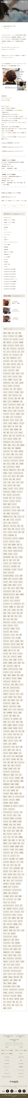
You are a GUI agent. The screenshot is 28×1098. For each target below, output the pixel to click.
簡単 (20, 379)
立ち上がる (6, 871)
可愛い (17, 370)
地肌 (4, 756)
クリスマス (6, 501)
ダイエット (6, 753)
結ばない (14, 585)
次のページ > (23, 206)
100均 (8, 364)
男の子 (13, 830)
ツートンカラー (6, 603)
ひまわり (15, 833)
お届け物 (21, 382)
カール (17, 454)
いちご (8, 790)
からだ (17, 700)
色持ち (5, 983)
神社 (8, 348)
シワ (18, 861)
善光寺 (5, 504)
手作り (21, 454)
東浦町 (5, 675)
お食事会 (5, 585)
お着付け (13, 703)
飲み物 (10, 753)
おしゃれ (16, 740)
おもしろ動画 (11, 858)
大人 (14, 497)
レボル (11, 911)
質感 (15, 516)
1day (13, 756)
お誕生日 (14, 843)
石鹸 (18, 544)
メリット (19, 516)
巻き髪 (5, 616)
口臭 (20, 718)
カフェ (11, 432)
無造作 (5, 401)
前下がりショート (7, 622)
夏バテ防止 (18, 883)
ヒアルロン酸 (6, 818)
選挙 (23, 532)
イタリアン (6, 659)
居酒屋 (15, 659)
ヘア (10, 354)
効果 (9, 578)
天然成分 (5, 473)
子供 (12, 361)
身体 (16, 737)
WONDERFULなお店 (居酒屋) (10, 281)
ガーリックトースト (7, 914)
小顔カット (6, 435)
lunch (8, 619)
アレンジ (16, 488)
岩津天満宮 (17, 942)
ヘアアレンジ (13, 351)
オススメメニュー (7, 703)
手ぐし (16, 616)
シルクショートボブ (15, 513)
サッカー (20, 877)
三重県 (5, 609)
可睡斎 (11, 793)
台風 (4, 463)
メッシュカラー (21, 410)
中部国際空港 (9, 712)
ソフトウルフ (18, 765)
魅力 (4, 357)
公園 (4, 597)
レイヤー (13, 588)
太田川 (10, 659)
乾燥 (18, 613)
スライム (10, 921)
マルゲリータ (6, 641)
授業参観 (14, 821)
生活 (21, 812)
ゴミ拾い (17, 407)
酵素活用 (19, 678)
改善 (12, 616)
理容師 (11, 429)
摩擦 (11, 631)
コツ (4, 351)
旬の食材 (5, 992)
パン (23, 603)
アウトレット (6, 600)
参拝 (13, 448)
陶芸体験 (13, 675)
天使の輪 (17, 413)
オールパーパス (6, 684)
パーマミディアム (7, 373)
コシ (4, 737)
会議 (8, 700)
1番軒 (18, 917)
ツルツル (15, 553)
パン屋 (20, 376)
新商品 (12, 731)
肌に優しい (13, 933)
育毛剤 (9, 448)
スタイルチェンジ (17, 603)
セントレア (14, 504)
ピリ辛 (16, 849)
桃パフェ (13, 986)
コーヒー (5, 946)
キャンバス (6, 653)
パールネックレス (7, 942)
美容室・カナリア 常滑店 (6, 200)
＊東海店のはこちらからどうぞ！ (12, 147)
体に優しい (6, 693)
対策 (4, 865)
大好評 (12, 765)
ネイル (22, 843)
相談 (13, 1005)
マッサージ (11, 777)
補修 (4, 924)
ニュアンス (11, 392)
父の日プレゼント (7, 382)
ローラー (5, 967)
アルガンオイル (11, 809)
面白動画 (15, 924)
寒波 (13, 529)
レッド (23, 529)
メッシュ (18, 367)
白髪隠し (5, 740)
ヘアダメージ (13, 656)
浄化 (23, 840)
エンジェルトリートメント (8, 905)
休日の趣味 (6, 802)
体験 (9, 840)
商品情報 (6, 249)
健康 (23, 469)
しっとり (8, 756)
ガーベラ (17, 905)
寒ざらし (11, 998)
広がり (18, 930)
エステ (12, 865)
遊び (10, 821)
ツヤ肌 (19, 815)
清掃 (9, 522)
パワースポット (13, 348)
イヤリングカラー (7, 507)
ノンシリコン (6, 429)
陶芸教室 (11, 606)
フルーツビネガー (7, 637)
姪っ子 (19, 874)
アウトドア (6, 821)
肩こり (13, 721)
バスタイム (9, 1002)
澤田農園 (20, 837)
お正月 (15, 619)
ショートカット (15, 578)
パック (10, 868)
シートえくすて (15, 886)
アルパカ (5, 902)
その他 (5, 266)
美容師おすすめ (6, 952)
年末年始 (10, 697)
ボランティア (6, 949)
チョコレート (15, 908)
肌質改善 (13, 544)
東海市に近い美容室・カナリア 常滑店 (11, 193)
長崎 (18, 759)
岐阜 (4, 348)
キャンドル (20, 914)
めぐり (5, 749)
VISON (5, 625)
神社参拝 (13, 700)
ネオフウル (6, 799)
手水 (22, 525)
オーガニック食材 (7, 986)
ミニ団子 (22, 961)
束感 (21, 977)
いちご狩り (15, 563)
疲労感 (22, 781)
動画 (22, 777)
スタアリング (16, 967)
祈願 (9, 893)
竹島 (4, 432)
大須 (18, 609)
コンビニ (21, 908)
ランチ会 (15, 581)
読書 (8, 519)
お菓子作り (21, 451)
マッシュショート (14, 460)
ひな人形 (15, 936)
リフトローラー (6, 718)
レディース (10, 973)
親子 (16, 837)
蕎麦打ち (5, 840)
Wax (20, 395)
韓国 (21, 830)
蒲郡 (20, 429)
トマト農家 (18, 637)
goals (17, 927)
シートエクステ (6, 731)
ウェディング (9, 924)
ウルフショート (6, 628)
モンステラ (6, 606)
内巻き (13, 373)
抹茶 (4, 712)
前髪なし (5, 395)
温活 (16, 865)
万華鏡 (12, 454)
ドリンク (5, 544)
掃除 (13, 942)
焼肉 (14, 824)
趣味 (21, 721)
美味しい (9, 426)
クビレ (9, 609)
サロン (21, 345)
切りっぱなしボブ (7, 441)
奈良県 (16, 665)
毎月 (10, 653)
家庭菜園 (17, 846)
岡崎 (8, 616)
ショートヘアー (11, 370)
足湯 (19, 865)
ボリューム (11, 740)
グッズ (15, 921)
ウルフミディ (10, 625)
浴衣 (23, 404)
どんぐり (10, 457)
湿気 (9, 946)
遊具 (8, 597)
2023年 (5, 529)
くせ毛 (5, 973)
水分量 (18, 986)
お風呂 (17, 690)
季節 (4, 880)
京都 (10, 560)
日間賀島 (12, 846)
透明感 (10, 585)
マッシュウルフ (10, 665)
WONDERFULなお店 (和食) (9, 269)
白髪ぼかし (6, 961)
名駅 (21, 609)
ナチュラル (22, 423)
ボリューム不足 (6, 970)
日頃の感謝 (6, 824)
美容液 (9, 445)
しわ (23, 874)
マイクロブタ (18, 435)
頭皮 (20, 426)
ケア (21, 1005)
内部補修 (5, 977)
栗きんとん (6, 469)
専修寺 (18, 644)
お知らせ (19, 697)
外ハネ (5, 376)
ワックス (5, 407)
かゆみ (13, 749)
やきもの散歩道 (6, 805)
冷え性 (12, 964)
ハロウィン (10, 485)
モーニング (12, 690)
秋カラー (13, 476)
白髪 (13, 382)
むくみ (13, 746)
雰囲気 (5, 1008)
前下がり (10, 550)
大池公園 (17, 641)
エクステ (20, 728)
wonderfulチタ (15, 893)
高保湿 (10, 930)
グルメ (5, 588)
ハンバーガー (11, 961)
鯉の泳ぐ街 (17, 998)
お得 (10, 497)
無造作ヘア (16, 423)
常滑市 (5, 345)
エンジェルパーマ (7, 510)
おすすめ (17, 345)
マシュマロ (21, 725)
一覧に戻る (14, 206)
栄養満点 (15, 980)
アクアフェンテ (6, 995)
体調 (19, 980)
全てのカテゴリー (8, 217)
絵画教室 (10, 662)
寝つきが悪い (16, 781)
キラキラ (5, 917)
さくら (16, 557)
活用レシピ (8, 678)
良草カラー (19, 200)
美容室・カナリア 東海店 (9, 220)
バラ (15, 899)
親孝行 (21, 846)
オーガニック (15, 395)
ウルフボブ (9, 494)
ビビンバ (15, 712)
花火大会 (18, 404)
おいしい (5, 385)
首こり (17, 746)
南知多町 (19, 656)
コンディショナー (7, 681)
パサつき (13, 613)
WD (19, 681)
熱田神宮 (5, 893)
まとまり (5, 423)
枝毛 (18, 734)
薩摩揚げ (22, 594)
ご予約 (12, 684)
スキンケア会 (6, 861)
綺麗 (14, 479)
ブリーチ (13, 507)
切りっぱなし (6, 389)
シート (20, 753)
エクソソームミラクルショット (11, 242)
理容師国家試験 (16, 401)
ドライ (22, 911)
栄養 (18, 675)
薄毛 (14, 930)
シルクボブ (6, 479)
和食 (13, 591)
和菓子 (17, 588)
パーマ (8, 351)
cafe (14, 435)
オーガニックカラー (7, 890)
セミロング (10, 438)
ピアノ (5, 933)
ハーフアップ (12, 855)
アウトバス (15, 376)
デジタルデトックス (13, 989)
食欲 (11, 980)
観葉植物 (13, 917)
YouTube (5, 743)
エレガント (14, 622)
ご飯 (21, 354)
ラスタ (5, 837)
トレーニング (10, 398)
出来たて (14, 914)
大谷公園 (5, 768)
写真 (9, 917)
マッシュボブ (17, 911)
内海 (19, 438)
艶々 (4, 494)
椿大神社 (16, 802)
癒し (17, 463)
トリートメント (7, 232)
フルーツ (14, 653)
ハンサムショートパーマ (18, 473)
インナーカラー (6, 361)
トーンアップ (9, 815)
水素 (4, 964)
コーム (9, 721)
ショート (5, 336)
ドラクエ (5, 921)
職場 (4, 958)
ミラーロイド (7, 234)
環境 (9, 650)
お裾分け (17, 466)
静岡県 (12, 774)
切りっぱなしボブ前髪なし (8, 575)
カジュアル (13, 644)
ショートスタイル (7, 367)
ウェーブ (5, 379)
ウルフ (22, 373)
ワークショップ (6, 634)
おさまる (17, 373)
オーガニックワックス (8, 812)
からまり (5, 955)
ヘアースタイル (16, 385)
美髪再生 (5, 728)
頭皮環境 (19, 995)
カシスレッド (11, 693)
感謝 (19, 843)
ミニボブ (7, 454)
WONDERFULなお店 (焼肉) (9, 284)
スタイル (9, 1008)
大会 (4, 364)
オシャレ (5, 522)
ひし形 (20, 616)
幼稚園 (17, 830)
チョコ (5, 476)
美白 (17, 790)
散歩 (14, 485)
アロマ (16, 361)
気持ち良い (17, 777)
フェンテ (10, 967)
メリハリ (16, 625)
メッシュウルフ (6, 771)
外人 (8, 656)
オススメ (5, 404)
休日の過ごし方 (13, 357)
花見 (23, 787)
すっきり (10, 473)
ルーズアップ (11, 501)
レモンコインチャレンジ (16, 946)
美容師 (9, 749)
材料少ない (15, 725)
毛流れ (16, 382)
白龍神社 (12, 628)
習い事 (15, 662)
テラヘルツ (18, 964)
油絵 (18, 650)
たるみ (21, 861)
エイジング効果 (18, 818)
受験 (13, 939)
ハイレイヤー (16, 812)
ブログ (10, 827)
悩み (4, 1005)
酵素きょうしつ (6, 774)
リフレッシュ (21, 989)
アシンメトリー (21, 762)
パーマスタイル (11, 572)
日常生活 (6, 261)
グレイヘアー (15, 538)
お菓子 (18, 485)
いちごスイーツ (15, 522)
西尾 (8, 432)
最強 (9, 407)
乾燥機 (8, 513)
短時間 (19, 706)
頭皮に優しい (6, 980)
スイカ (16, 432)
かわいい (7, 759)
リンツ (9, 476)
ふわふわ (5, 550)
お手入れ (10, 385)
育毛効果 (12, 818)
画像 (16, 896)
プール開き (17, 392)
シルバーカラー (6, 647)
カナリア (5, 827)
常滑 (18, 445)
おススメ (13, 367)
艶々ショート (6, 420)
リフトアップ (6, 787)
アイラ (9, 837)
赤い (21, 905)
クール (13, 637)
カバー (5, 734)
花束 (10, 479)
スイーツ (19, 585)
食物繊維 (15, 753)
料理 (21, 700)
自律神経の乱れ (6, 784)
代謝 (4, 519)
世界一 (15, 815)
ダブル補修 (13, 759)
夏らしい (20, 581)
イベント (21, 684)
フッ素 (10, 843)
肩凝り (15, 955)
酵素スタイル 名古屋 (8, 252)
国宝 (4, 560)
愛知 (11, 949)
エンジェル (20, 653)
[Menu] (25, 1)
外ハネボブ (21, 460)
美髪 (19, 591)
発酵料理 (14, 983)
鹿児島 (17, 594)
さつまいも (20, 921)
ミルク (12, 952)
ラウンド (17, 628)
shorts (10, 743)
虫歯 (10, 715)
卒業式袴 (5, 553)
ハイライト (10, 410)
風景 (4, 833)
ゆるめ (17, 426)
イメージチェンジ (18, 417)
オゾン (5, 532)
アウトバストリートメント (16, 970)
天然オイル (6, 927)
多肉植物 (21, 463)
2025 (18, 715)
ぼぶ (4, 781)
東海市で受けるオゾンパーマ (8, 197)
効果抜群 (5, 709)
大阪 (18, 566)
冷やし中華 (12, 883)
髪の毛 (18, 507)
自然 (20, 840)
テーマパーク (6, 413)
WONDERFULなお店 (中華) (9, 274)
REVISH (5, 572)
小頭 (19, 731)
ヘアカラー (11, 488)
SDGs (5, 237)
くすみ (21, 967)
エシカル (17, 420)
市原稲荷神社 (18, 448)
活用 (8, 765)
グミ (18, 855)
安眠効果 (17, 799)
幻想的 (9, 877)
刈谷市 (5, 448)
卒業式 (13, 463)
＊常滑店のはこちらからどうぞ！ (12, 151)
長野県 (20, 896)
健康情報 (6, 247)
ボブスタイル (17, 600)
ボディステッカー (7, 746)
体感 (19, 949)
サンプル (16, 852)
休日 (8, 357)
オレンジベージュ (18, 441)
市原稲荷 (5, 650)
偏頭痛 (12, 784)
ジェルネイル (13, 364)
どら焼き (13, 609)
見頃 (15, 762)
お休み (15, 697)
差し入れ (12, 597)
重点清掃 (5, 578)
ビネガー (12, 641)
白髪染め (13, 491)
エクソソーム (6, 690)
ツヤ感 (22, 930)
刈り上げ (21, 488)
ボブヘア (12, 420)
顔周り (5, 613)
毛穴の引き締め (16, 868)
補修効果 (5, 886)
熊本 (8, 687)
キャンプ (8, 463)
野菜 (4, 665)
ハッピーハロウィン (10, 466)
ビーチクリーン (6, 460)
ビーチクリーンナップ (20, 796)
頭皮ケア (17, 939)
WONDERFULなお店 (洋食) (9, 271)
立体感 (15, 410)
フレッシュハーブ (19, 880)
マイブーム (6, 858)
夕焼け (22, 675)
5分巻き (5, 398)
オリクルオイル (18, 958)
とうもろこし (11, 992)
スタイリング (20, 622)
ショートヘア (18, 519)
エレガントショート (7, 591)
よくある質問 (7, 257)
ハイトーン (6, 541)
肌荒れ (5, 765)
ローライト (18, 501)
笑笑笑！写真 (7, 264)
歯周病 (14, 715)
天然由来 (10, 977)
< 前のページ (5, 206)
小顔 (16, 731)
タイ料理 (12, 849)
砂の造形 (19, 821)
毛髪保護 (21, 852)
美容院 (15, 871)
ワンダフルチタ (20, 827)
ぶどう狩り (14, 678)
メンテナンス (20, 547)
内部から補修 (11, 535)
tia (21, 871)
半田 (8, 588)
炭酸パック (6, 706)
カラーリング (19, 491)
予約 (20, 793)
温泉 (22, 606)
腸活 (19, 398)
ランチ (19, 357)
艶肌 (22, 868)
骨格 (23, 731)
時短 (4, 815)
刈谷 (23, 647)
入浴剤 (5, 445)
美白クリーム (20, 709)
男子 (20, 774)
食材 (19, 737)
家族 (4, 830)
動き (23, 510)
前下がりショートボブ (18, 550)
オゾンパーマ (13, 200)
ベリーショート (16, 354)
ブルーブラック (13, 525)
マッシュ (5, 370)
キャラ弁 (8, 830)
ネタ (17, 858)
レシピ (11, 672)
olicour (20, 924)
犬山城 (20, 557)
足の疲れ (15, 949)
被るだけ (11, 802)
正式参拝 (14, 547)
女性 (13, 333)
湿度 (22, 407)
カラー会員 (6, 497)
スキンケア (6, 715)
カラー (5, 438)
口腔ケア (10, 955)
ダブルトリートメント (17, 890)
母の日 (10, 824)
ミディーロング (6, 644)
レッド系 (5, 697)
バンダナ (5, 457)
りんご (11, 600)
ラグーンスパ (11, 799)
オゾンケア (6, 989)
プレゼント (6, 581)
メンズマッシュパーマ (15, 771)
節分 (19, 532)
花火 (11, 389)
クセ (10, 563)
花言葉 (19, 899)
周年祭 (16, 684)
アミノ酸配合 (6, 896)
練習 (22, 644)
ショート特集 (17, 787)
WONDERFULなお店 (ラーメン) (10, 279)
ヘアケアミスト (20, 973)
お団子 (5, 426)
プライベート (9, 833)
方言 (21, 759)
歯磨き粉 (5, 843)
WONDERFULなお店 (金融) (9, 289)
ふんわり (5, 392)
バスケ (16, 774)
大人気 (10, 395)
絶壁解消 (10, 379)
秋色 (13, 441)
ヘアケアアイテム (10, 737)
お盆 (9, 886)
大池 (4, 790)
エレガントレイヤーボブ (13, 669)
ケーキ (17, 693)
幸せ (17, 634)
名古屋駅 (9, 725)
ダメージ (17, 1005)
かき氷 (22, 413)
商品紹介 (14, 743)
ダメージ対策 (13, 995)
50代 (14, 973)
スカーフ (15, 532)
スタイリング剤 (17, 672)
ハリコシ (12, 519)
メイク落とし (6, 793)
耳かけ (19, 364)
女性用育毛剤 (17, 952)
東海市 (5, 333)
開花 (8, 762)
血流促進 (12, 787)
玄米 (23, 662)
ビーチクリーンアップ (8, 936)
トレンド (21, 339)
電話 (22, 917)
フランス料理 (13, 566)
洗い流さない (14, 681)
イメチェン (6, 563)
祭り (19, 563)
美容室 (9, 333)
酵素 (23, 398)
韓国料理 (22, 445)
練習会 (21, 578)
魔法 (4, 466)
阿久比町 (5, 662)
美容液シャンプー (7, 939)
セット (10, 871)
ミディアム (6, 354)
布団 (4, 513)
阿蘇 (4, 687)
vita (18, 871)
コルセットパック (12, 706)
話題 (10, 435)
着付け (14, 827)
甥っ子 (15, 874)
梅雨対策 (21, 858)
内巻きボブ (21, 538)
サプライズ (14, 510)
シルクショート (6, 451)
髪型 (20, 333)
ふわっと (17, 541)
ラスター (5, 809)
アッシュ (17, 575)
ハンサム (9, 401)
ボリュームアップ (16, 494)
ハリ (21, 734)
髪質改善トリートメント (8, 516)
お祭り (21, 641)
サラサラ (5, 535)
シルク (11, 417)
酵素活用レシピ (7, 254)
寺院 (4, 619)
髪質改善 (6, 227)
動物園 (5, 410)
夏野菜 (7, 417)
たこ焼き (17, 597)
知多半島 (15, 438)
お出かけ (6, 259)
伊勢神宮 (9, 547)
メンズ (14, 560)
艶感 (16, 398)
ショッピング (11, 541)
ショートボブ (15, 342)
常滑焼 (9, 675)
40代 (16, 333)
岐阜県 (9, 504)
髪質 (14, 1002)
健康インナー (12, 861)
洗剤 (21, 420)
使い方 (15, 768)
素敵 (21, 575)
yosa (8, 865)
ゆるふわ (20, 361)
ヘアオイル (10, 734)
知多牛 (17, 961)
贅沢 (18, 476)
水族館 (16, 451)
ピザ (13, 837)
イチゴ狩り (14, 569)
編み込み (5, 488)
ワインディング (21, 348)
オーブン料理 (14, 877)
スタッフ (13, 445)
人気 (19, 351)
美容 (12, 852)
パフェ (21, 693)
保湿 (14, 734)
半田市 (22, 588)
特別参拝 (16, 793)
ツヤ (20, 1002)
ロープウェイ (6, 672)
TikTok (5, 874)
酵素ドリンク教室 (19, 756)
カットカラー (6, 849)
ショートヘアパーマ (7, 538)
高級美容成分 (11, 927)
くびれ (5, 482)
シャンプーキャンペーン (15, 647)
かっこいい (6, 777)
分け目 (22, 998)
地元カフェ (19, 389)
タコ (4, 1002)
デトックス (6, 868)
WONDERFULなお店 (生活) (9, 286)
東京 (12, 619)
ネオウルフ (18, 479)
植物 (18, 560)
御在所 (20, 669)
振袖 (18, 703)
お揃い (5, 547)
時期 (12, 762)
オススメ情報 (23, 200)
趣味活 (19, 662)
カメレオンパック (10, 958)
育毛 (4, 998)
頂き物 (22, 476)
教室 (9, 544)
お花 (19, 833)
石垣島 (18, 606)
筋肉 (21, 746)
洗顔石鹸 (13, 790)
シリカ (8, 964)
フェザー (12, 634)
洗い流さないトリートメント (9, 594)
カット (5, 229)
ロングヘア (16, 379)
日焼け (5, 877)
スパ (8, 781)
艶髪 (4, 342)
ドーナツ (14, 709)
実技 (21, 401)
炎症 (17, 749)
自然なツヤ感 (16, 977)
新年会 (5, 700)
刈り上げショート (7, 491)
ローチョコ (16, 631)
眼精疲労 (17, 784)
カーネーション (10, 899)
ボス (12, 451)
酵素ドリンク (6, 525)
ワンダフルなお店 (7, 569)
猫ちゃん (12, 896)
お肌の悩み (9, 908)
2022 (15, 389)
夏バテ (8, 880)
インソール (18, 529)
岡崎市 (13, 840)
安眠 (11, 781)
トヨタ (5, 762)
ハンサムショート (12, 404)
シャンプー (12, 413)
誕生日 (19, 510)
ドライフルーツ (6, 566)
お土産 (9, 613)
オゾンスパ (13, 902)
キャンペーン (18, 497)
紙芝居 (20, 712)
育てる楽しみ (6, 883)
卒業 (19, 768)
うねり (5, 656)
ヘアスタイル (11, 336)
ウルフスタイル (6, 852)
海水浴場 (5, 669)
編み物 (5, 725)
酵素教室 (21, 342)
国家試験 (16, 429)
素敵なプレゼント (12, 469)
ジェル (5, 855)
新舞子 (10, 796)
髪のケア (15, 805)
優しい (19, 469)
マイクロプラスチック (18, 457)
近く (4, 899)
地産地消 (9, 983)
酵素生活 (15, 728)
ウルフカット (6, 631)
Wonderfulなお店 (7, 557)
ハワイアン (20, 659)
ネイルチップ (6, 846)
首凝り (17, 721)
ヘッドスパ (10, 532)
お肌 (4, 908)
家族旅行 (21, 849)
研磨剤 (5, 721)
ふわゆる (10, 423)
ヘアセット (21, 805)
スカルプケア (15, 339)
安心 (17, 1002)
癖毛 (21, 613)
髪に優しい (6, 930)
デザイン (8, 1005)
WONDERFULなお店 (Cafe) (10, 276)
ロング (22, 351)
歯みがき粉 (16, 718)
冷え (8, 933)
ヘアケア (9, 376)
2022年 (21, 392)
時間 (20, 634)
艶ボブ (10, 581)
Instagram (10, 874)
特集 (20, 740)
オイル (10, 709)
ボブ (16, 336)
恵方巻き (10, 728)
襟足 (12, 557)
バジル (12, 880)
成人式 (9, 529)
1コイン (19, 955)
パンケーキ (20, 569)
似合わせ (20, 432)
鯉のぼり (5, 796)
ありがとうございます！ (14, 687)
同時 (18, 525)
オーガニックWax (18, 992)
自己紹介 (18, 824)
